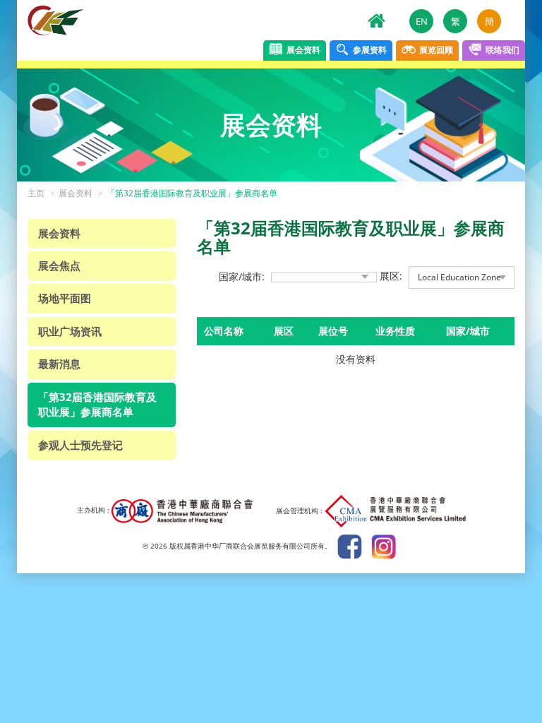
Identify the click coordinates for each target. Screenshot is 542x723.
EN (422, 21)
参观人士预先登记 (80, 445)
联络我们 (501, 49)
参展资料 (369, 49)
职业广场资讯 (70, 331)
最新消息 (59, 364)
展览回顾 (435, 49)
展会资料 (302, 49)
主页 (36, 193)
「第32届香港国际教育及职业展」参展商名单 (192, 193)
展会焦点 (59, 265)
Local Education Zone (459, 277)
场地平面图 (64, 298)
